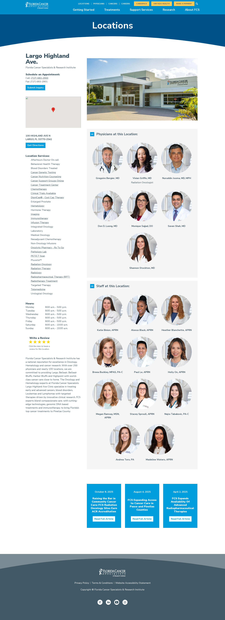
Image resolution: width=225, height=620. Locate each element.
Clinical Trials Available (43, 193)
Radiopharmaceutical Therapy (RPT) (50, 276)
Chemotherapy (39, 189)
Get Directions (35, 145)
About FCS (192, 10)
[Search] (196, 3)
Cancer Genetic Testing (43, 172)
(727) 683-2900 (39, 78)
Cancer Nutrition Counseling (46, 176)
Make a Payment (184, 3)
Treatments (112, 10)
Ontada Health (162, 3)
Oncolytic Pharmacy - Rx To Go (47, 247)
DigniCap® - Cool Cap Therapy (47, 197)
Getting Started (83, 10)
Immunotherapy (39, 218)
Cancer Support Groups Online (47, 180)
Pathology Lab (38, 251)
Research (169, 10)
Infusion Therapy (40, 222)
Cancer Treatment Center (44, 185)
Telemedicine (38, 289)
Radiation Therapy (41, 268)
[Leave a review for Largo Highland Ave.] (39, 342)
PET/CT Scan (38, 256)
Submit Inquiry (35, 87)
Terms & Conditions (102, 582)
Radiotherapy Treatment (44, 281)
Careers (125, 3)
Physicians (98, 3)
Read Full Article (103, 518)
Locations (83, 3)
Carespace (141, 3)
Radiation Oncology (41, 264)
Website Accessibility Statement (133, 582)
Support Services (141, 10)
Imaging (35, 214)
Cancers (112, 3)
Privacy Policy (81, 582)
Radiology (36, 272)
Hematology (37, 205)
